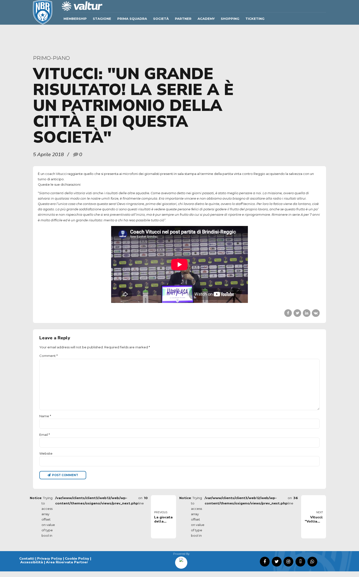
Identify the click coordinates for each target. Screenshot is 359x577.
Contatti (26, 558)
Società (161, 19)
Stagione (102, 19)
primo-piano (51, 58)
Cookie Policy (77, 558)
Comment (48, 356)
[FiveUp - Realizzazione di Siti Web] (181, 561)
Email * (44, 435)
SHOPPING (230, 19)
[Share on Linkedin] (306, 313)
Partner (183, 19)
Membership (75, 19)
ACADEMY (206, 19)
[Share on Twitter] (297, 313)
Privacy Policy (49, 558)
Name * (45, 416)
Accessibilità (31, 562)
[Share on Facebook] (288, 313)
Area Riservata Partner (67, 562)
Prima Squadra (132, 19)
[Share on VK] (315, 313)
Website (46, 453)
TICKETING (254, 19)
